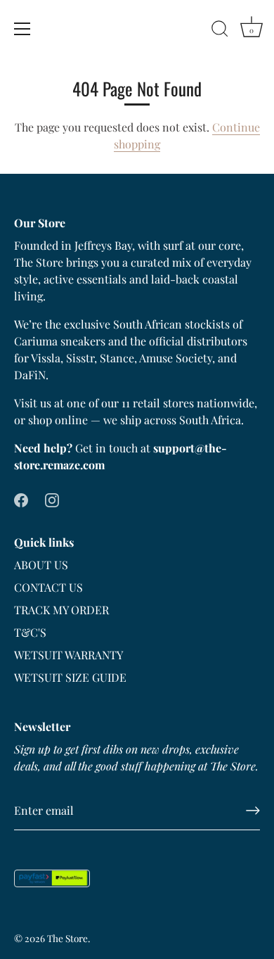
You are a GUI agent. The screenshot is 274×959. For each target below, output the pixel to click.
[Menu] (22, 28)
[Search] (219, 30)
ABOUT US (41, 564)
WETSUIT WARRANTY (68, 654)
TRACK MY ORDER (61, 609)
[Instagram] (52, 498)
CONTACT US (48, 587)
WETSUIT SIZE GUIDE (70, 677)
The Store (67, 938)
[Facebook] (21, 498)
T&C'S (30, 632)
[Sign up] (253, 811)
